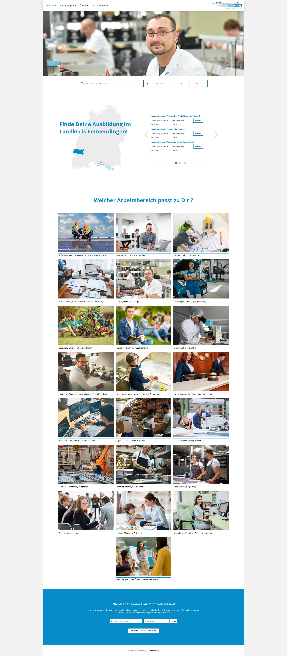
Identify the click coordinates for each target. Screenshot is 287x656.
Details (198, 120)
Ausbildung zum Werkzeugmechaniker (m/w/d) (172, 142)
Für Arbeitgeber (100, 5)
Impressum (154, 650)
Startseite (52, 5)
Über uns (84, 5)
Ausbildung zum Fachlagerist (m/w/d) (168, 129)
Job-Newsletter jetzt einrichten (143, 630)
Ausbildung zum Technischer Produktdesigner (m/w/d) (175, 116)
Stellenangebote (68, 5)
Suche (198, 83)
